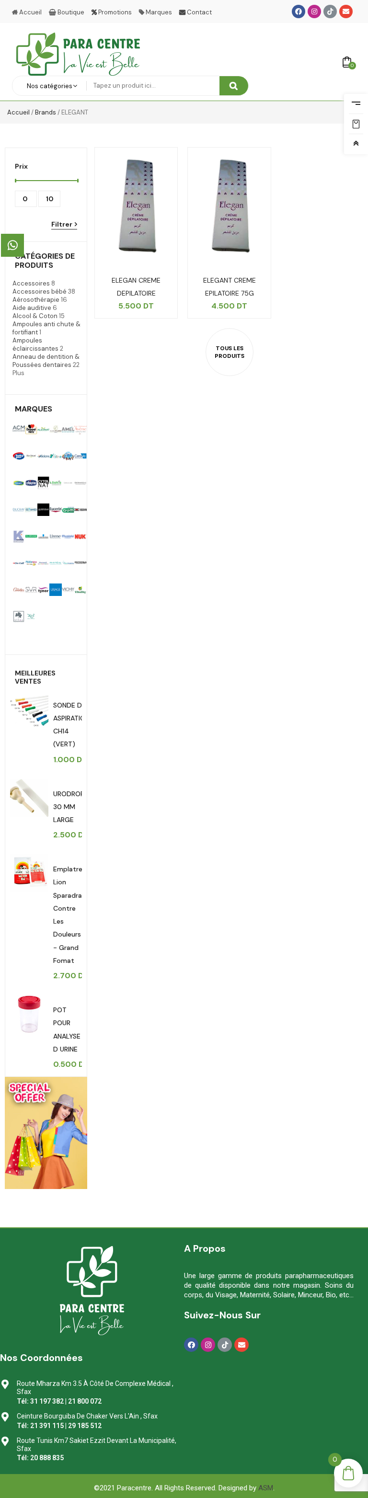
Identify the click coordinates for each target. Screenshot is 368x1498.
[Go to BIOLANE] (43, 456)
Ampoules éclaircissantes (35, 344)
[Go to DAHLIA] (55, 483)
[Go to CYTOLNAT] (43, 483)
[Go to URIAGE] (55, 589)
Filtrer (61, 224)
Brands (45, 112)
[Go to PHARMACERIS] (43, 563)
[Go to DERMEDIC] (80, 483)
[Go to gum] (68, 509)
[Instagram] (314, 11)
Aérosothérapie (35, 300)
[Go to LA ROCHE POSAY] (43, 536)
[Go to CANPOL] (68, 456)
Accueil (18, 112)
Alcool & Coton (35, 316)
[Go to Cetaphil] (18, 483)
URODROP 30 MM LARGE (68, 806)
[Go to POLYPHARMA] (68, 563)
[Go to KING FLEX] (18, 536)
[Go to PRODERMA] (80, 563)
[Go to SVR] (31, 589)
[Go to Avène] (80, 429)
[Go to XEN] (31, 616)
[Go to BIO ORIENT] (31, 456)
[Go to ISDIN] (80, 509)
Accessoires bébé (39, 291)
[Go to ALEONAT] (43, 429)
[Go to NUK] (80, 536)
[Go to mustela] (68, 536)
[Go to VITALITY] (18, 616)
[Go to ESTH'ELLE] (43, 509)
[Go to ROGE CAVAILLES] (18, 589)
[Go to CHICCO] (31, 483)
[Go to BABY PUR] (18, 456)
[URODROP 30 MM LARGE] (29, 798)
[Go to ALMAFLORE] (55, 429)
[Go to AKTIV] (31, 429)
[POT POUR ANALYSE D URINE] (29, 1014)
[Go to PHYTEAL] (55, 563)
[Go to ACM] (18, 429)
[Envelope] (346, 11)
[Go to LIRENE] (55, 536)
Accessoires (31, 283)
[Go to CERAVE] (80, 456)
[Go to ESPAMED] (31, 509)
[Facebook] (298, 11)
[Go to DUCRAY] (18, 509)
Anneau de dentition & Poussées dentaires (46, 361)
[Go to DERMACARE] (68, 483)
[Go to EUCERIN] (55, 509)
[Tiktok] (330, 11)
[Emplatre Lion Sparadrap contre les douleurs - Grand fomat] (29, 873)
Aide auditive (31, 308)
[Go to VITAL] (80, 589)
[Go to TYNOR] (43, 589)
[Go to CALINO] (55, 456)
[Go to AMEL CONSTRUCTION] (68, 429)
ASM (265, 1488)
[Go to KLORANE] (31, 536)
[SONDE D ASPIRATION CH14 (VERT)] (29, 709)
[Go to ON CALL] (18, 563)
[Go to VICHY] (68, 589)
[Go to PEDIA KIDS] (31, 563)
